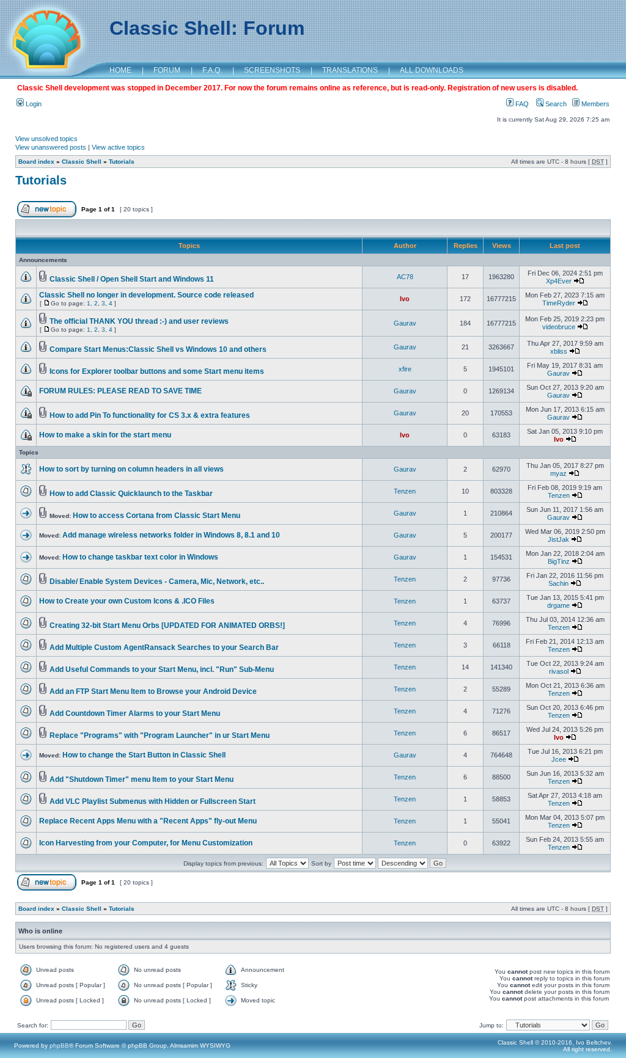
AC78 (405, 276)
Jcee (558, 759)
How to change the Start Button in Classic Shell (144, 755)
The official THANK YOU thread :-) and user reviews (139, 321)
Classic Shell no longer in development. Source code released (146, 295)
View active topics (118, 147)
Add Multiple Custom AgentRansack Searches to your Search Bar (164, 647)
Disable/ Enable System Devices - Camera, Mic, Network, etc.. (157, 581)
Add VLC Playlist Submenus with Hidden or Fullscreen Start (153, 801)
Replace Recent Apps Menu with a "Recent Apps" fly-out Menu (148, 821)
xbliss (558, 351)
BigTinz (559, 561)
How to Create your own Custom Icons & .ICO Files (127, 601)
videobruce (558, 326)
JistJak (558, 539)
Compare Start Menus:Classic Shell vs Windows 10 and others (158, 349)
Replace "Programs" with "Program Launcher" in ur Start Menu (160, 735)
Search (555, 104)
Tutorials (121, 161)
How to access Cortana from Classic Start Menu (156, 515)
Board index (36, 161)
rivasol (559, 671)
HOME (120, 70)
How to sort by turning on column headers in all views (131, 469)
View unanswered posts (50, 147)
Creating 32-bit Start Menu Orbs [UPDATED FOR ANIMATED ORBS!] (167, 625)
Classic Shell (81, 161)
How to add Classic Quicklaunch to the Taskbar (131, 493)
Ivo (405, 298)
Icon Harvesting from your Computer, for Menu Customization (145, 843)
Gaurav (405, 323)
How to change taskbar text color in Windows (140, 557)
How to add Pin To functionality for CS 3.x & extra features (150, 415)
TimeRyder (558, 303)
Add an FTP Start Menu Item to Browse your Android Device (153, 691)
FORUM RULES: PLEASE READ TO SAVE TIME (120, 391)
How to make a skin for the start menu (105, 435)
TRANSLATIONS (350, 70)
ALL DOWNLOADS (431, 70)
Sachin (558, 583)
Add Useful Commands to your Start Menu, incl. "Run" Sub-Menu (162, 669)
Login (33, 104)
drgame (558, 605)
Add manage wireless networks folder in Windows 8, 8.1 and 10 (171, 535)
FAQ (521, 104)
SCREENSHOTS (272, 70)
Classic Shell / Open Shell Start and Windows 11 (132, 279)
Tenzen (405, 491)
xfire (405, 369)
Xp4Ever (559, 281)
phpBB (59, 1045)
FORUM (166, 70)
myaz (558, 473)
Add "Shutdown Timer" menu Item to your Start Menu (142, 779)
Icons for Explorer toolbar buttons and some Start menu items (157, 371)
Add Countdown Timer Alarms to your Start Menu (135, 713)
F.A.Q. (212, 70)
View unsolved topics (46, 138)
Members (594, 104)
